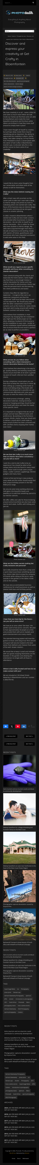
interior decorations (9, 84)
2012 (6, 1134)
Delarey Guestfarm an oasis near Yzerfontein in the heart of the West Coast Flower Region (19, 1046)
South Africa (12, 1002)
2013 (6, 1127)
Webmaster (26, 1158)
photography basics (10, 1005)
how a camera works (24, 1005)
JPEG (5, 999)
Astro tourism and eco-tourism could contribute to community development (18, 1032)
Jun (26, 1121)
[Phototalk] (19, 11)
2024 (6, 1108)
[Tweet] (11, 726)
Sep (5, 1110)
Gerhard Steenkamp (10, 1009)
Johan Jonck (19, 75)
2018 (6, 1114)
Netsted (27, 1153)
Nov (12, 1136)
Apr (20, 1121)
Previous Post (11, 736)
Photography (25, 989)
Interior (14, 36)
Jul (30, 1114)
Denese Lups (16, 992)
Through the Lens (21, 36)
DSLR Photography (23, 1009)
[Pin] (17, 726)
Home (9, 36)
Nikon (28, 1002)
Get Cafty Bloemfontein (10, 81)
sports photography (10, 1012)
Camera (20, 1012)
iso (18, 989)
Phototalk (21, 1002)
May (23, 1134)
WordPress (13, 1153)
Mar (16, 1134)
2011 (5, 1002)
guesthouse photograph (23, 81)
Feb (13, 1134)
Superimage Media (9, 989)
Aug (32, 1134)
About (19, 1158)
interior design (19, 84)
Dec (16, 1142)
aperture (28, 995)
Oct (8, 1116)
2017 (6, 1121)
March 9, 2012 (9, 75)
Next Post (29, 736)
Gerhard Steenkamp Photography (14, 995)
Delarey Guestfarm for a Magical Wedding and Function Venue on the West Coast (19, 1039)
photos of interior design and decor (13, 86)
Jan (10, 1134)
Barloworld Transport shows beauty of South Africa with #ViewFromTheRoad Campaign (20, 1060)
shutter (11, 999)
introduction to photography (24, 999)
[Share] (5, 726)
